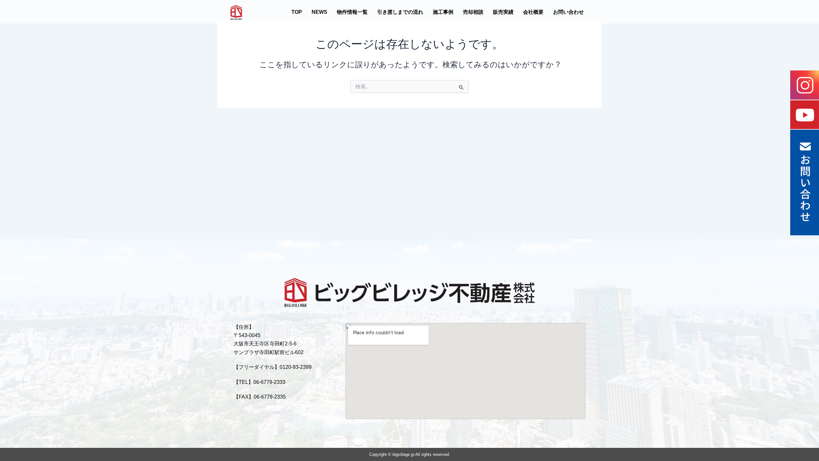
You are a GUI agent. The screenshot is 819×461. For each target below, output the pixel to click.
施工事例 (443, 12)
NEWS (319, 12)
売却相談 (473, 12)
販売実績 (503, 12)
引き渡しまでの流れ (400, 12)
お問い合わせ (568, 12)
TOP (296, 12)
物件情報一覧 (352, 12)
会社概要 (533, 12)
